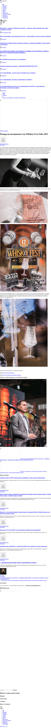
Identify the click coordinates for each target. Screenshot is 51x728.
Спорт (4, 9)
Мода (4, 11)
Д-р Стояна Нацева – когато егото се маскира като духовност (18, 72)
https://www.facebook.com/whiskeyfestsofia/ (11, 375)
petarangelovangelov (4, 144)
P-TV (1, 2)
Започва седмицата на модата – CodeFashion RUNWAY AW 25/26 (18, 66)
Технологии (5, 17)
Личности (5, 15)
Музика (4, 10)
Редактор (2, 575)
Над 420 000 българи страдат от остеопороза (13, 59)
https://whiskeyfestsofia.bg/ (8, 372)
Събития (5, 8)
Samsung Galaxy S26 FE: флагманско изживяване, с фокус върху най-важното (22, 477)
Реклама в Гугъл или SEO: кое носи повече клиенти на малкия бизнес (20, 530)
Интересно (5, 16)
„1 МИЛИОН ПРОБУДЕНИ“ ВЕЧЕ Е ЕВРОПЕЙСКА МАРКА (18, 562)
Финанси (5, 5)
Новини (4, 6)
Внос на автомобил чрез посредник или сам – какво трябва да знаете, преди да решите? (25, 36)
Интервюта (5, 12)
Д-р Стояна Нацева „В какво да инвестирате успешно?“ (16, 79)
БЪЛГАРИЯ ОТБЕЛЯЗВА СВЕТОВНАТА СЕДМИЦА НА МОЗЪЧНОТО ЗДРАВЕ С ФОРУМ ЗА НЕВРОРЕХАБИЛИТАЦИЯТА (24, 51)
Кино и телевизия (7, 14)
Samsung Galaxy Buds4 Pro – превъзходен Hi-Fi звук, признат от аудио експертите (23, 546)
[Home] (3, 4)
